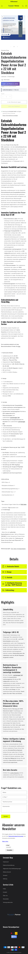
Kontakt (5, 892)
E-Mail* (8, 845)
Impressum (6, 861)
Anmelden (9, 850)
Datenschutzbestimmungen (16, 836)
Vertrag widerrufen (8, 902)
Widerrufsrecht (7, 872)
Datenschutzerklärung (8, 865)
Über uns (5, 895)
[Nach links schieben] (10, 46)
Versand (2, 86)
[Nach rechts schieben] (17, 46)
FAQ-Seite (23, 504)
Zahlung (5, 878)
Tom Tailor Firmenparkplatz (18, 548)
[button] (2, 6)
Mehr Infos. (5, 841)
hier (19, 346)
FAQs (4, 888)
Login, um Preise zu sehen (10, 84)
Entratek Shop (12, 952)
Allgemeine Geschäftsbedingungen (12, 868)
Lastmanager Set (14, 417)
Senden (6, 816)
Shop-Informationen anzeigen (10, 115)
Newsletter (6, 899)
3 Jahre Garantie (14, 773)
